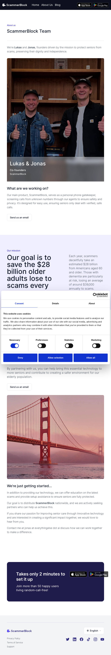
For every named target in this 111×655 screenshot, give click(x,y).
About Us (47, 4)
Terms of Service (15, 642)
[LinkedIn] (74, 639)
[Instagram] (95, 639)
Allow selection (55, 357)
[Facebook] (81, 639)
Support (10, 646)
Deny (20, 357)
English (94, 630)
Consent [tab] (19, 303)
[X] (67, 639)
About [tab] (92, 303)
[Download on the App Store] (84, 5)
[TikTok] (88, 639)
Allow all (90, 357)
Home (35, 4)
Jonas (38, 163)
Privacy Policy (13, 638)
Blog (57, 4)
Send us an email (19, 217)
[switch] (42, 345)
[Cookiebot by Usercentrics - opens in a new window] (95, 295)
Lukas (17, 163)
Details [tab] (55, 303)
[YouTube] (102, 639)
